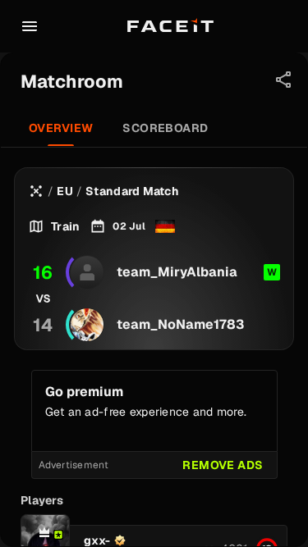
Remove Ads (222, 465)
